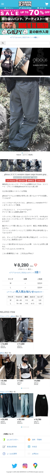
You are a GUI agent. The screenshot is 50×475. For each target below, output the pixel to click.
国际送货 (22, 181)
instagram (25, 466)
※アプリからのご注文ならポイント (25, 272)
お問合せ (35, 453)
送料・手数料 (37, 439)
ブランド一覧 (27, 177)
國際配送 (31, 181)
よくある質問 (12, 453)
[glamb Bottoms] (8, 405)
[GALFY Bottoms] (41, 405)
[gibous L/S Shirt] (8, 366)
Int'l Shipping (11, 181)
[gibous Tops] (25, 366)
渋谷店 (34, 446)
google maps (35, 466)
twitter (14, 466)
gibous (35, 177)
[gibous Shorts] (41, 366)
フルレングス (17, 177)
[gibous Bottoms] (8, 330)
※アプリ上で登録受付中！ (25, 292)
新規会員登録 (26, 8)
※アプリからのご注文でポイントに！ (25, 37)
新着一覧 (42, 8)
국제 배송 (40, 181)
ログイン (9, 8)
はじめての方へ (12, 439)
